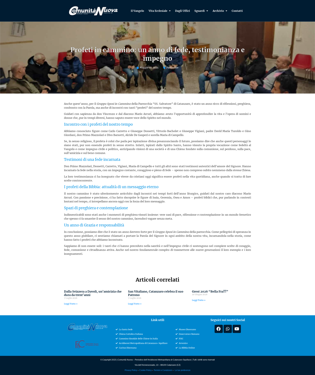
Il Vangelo (137, 10)
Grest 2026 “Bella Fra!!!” (210, 291)
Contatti (237, 10)
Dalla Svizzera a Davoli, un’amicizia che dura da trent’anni (93, 293)
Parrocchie (172, 67)
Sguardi (199, 10)
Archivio (218, 10)
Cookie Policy (145, 370)
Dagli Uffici (182, 10)
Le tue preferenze (182, 370)
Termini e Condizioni (163, 370)
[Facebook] (219, 329)
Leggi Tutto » (70, 304)
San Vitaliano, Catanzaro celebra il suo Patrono (155, 293)
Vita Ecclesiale (158, 10)
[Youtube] (237, 329)
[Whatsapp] (228, 329)
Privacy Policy (131, 370)
